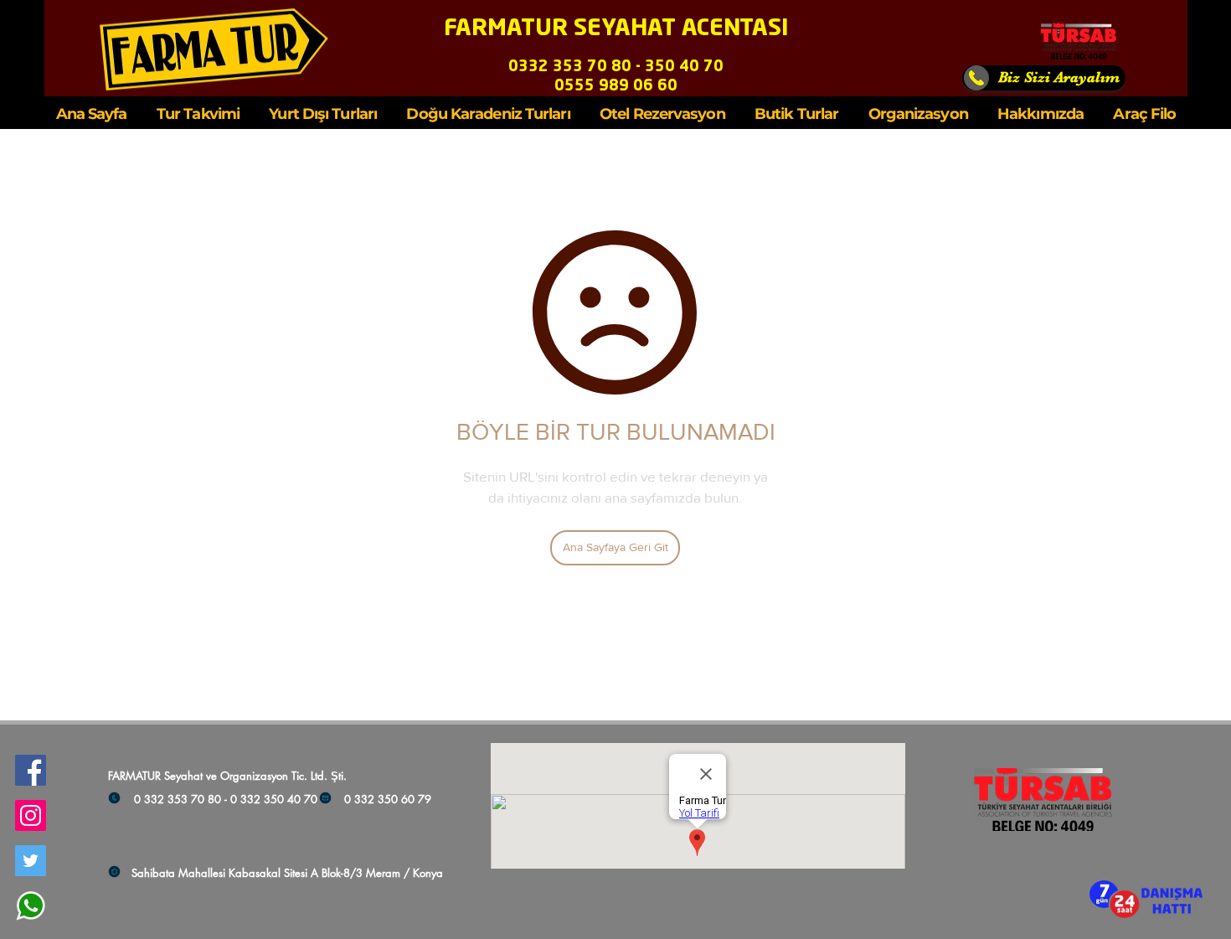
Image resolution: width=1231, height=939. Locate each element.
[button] (1146, 899)
